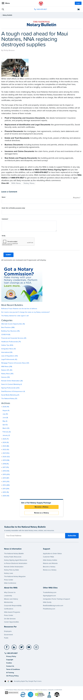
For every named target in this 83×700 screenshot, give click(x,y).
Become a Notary (41, 507)
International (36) (6, 352)
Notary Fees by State (11, 570)
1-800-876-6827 (41, 9)
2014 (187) (6, 478)
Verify (3, 236)
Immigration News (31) (8, 349)
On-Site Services (10, 619)
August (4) (6, 410)
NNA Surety (47, 602)
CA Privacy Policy (12, 676)
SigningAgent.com (49, 596)
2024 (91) (6, 442)
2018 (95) (6, 464)
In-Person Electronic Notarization (15, 563)
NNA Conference (10, 583)
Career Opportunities (11, 622)
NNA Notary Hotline (50, 560)
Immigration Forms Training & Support (56, 599)
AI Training (10, 673)
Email (13, 208)
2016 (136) (6, 471)
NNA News (16, 183)
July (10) (5, 414)
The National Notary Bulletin (14, 554)
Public (6, 638)
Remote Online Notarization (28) (12, 381)
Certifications (8, 609)
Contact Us (10, 666)
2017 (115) (6, 467)
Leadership (8, 596)
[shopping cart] (68, 9)
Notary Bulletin (7, 15)
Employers (8, 631)
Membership (8, 602)
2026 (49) (6, 407)
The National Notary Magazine (15, 576)
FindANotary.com (49, 609)
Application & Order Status (52, 554)
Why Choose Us (9, 592)
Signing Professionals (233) (10, 388)
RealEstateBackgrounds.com (53, 606)
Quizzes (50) (5, 377)
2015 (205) (6, 474)
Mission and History (11, 599)
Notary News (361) (7, 374)
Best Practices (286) (7, 327)
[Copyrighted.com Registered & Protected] (12, 692)
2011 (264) (6, 489)
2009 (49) (6, 496)
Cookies (9, 663)
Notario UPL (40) (6, 370)
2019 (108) (6, 460)
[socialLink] (7, 648)
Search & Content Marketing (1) (11, 384)
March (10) (6, 428)
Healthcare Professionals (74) (11, 342)
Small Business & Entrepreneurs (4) (13, 391)
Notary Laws (8, 573)
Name (4, 197)
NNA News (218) (6, 366)
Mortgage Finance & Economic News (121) (15, 363)
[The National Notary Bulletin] (41, 24)
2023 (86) (6, 446)
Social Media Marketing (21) (10, 395)
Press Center (8, 580)
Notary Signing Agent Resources (15, 560)
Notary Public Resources (12, 557)
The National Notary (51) (9, 398)
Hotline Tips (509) (7, 345)
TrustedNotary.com (49, 592)
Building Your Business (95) (10, 331)
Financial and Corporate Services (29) (13, 338)
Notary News (29, 183)
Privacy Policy (11, 656)
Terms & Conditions (13, 669)
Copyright (9, 660)
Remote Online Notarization (13, 567)
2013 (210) (6, 481)
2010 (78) (6, 492)
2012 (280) (6, 485)
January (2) (6, 435)
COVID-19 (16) (5, 334)
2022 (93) (6, 449)
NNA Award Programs (12, 612)
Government (8, 635)
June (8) (5, 417)
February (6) (7, 432)
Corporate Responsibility (12, 606)
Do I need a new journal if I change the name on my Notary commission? (25, 312)
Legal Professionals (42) (9, 359)
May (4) (5, 421)
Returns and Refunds (50, 563)
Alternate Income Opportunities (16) (13, 324)
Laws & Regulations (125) (9, 356)
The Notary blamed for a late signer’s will (15, 316)
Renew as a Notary (41, 513)
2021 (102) (6, 453)
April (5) (5, 425)
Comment (5, 219)
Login (78, 3)
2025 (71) (6, 439)
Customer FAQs (48, 557)
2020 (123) (6, 457)
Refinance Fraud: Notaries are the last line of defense (19, 309)
